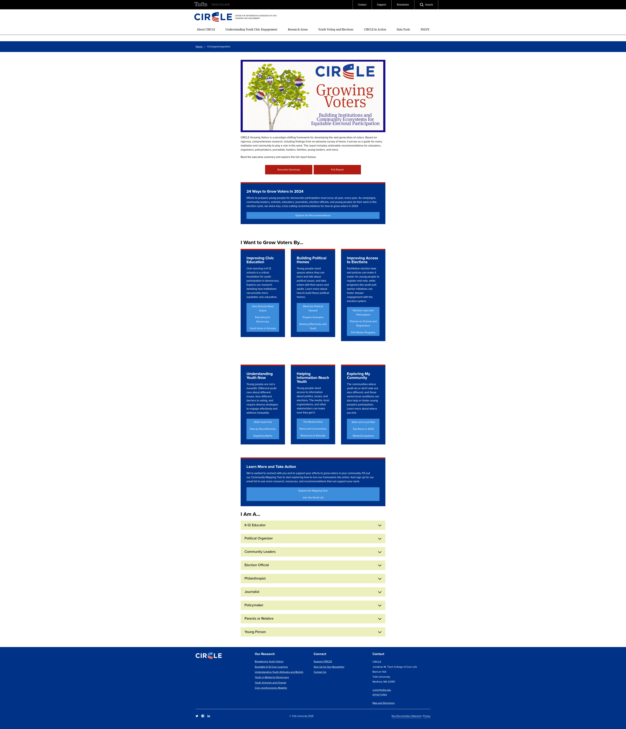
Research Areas (298, 29)
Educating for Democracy (262, 319)
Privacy (426, 716)
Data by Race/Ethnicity (263, 429)
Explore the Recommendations (313, 215)
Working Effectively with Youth (313, 326)
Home (199, 46)
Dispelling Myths (262, 436)
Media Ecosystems (363, 436)
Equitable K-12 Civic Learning (271, 667)
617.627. (377, 695)
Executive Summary (288, 169)
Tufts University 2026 (302, 716)
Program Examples (313, 317)
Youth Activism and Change (270, 683)
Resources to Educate (313, 435)
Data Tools (403, 29)
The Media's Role (313, 422)
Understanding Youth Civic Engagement (251, 29)
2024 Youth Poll (263, 422)
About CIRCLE (206, 29)
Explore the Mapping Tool (313, 491)
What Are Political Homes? (313, 308)
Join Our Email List (313, 497)
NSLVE (425, 29)
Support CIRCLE (323, 661)
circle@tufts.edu (382, 690)
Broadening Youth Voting (269, 661)
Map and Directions (384, 703)
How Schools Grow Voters (263, 308)
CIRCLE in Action (375, 29)
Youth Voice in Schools (263, 328)
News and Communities (313, 429)
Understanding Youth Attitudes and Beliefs (279, 672)
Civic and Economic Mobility (271, 688)
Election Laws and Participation (363, 313)
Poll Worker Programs (363, 332)
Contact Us (320, 672)
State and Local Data (363, 422)
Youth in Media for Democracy (272, 677)
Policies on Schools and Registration (363, 323)
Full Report (337, 169)
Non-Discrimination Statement (406, 716)
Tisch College (220, 4)
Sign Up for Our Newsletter (329, 667)
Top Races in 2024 (363, 429)
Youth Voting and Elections (335, 29)
